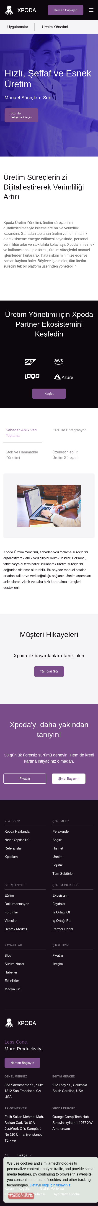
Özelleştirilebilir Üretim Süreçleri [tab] (65, 455)
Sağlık (57, 840)
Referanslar (13, 848)
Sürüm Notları (15, 964)
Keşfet (49, 393)
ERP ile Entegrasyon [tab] (70, 430)
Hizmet (57, 848)
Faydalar (58, 904)
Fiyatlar (25, 778)
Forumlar (11, 912)
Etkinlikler (12, 981)
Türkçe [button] (22, 1155)
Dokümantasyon (17, 904)
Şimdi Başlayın (68, 778)
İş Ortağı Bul (61, 921)
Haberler (11, 972)
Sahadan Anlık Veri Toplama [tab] (21, 432)
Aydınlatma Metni (67, 1194)
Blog (8, 955)
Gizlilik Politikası (52, 1188)
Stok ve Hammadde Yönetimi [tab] (22, 455)
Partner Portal (62, 929)
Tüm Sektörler (63, 873)
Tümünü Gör (49, 671)
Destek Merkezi (16, 929)
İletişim (57, 964)
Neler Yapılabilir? (17, 840)
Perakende (61, 831)
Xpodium (11, 857)
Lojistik (57, 865)
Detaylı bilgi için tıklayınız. (50, 1185)
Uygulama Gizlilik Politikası (25, 1194)
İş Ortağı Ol (61, 912)
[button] (91, 10)
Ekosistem (60, 895)
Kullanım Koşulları (18, 1188)
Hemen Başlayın (65, 10)
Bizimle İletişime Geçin (21, 115)
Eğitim (9, 895)
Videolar (11, 921)
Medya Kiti (12, 989)
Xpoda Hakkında (17, 831)
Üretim (57, 857)
